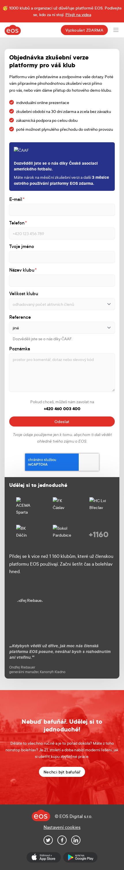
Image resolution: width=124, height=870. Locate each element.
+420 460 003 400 (62, 409)
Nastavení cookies (62, 827)
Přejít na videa (78, 14)
